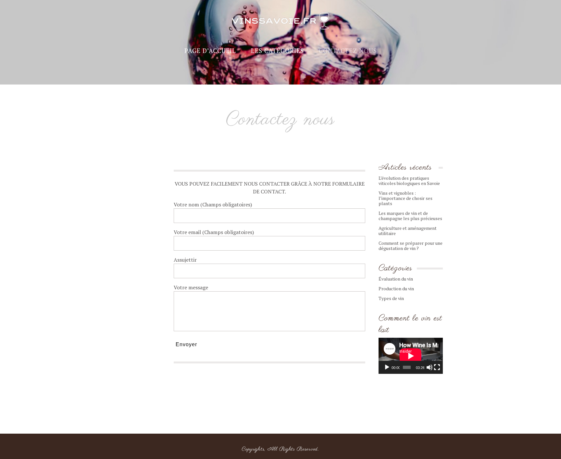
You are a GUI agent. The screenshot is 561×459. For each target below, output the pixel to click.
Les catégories (277, 50)
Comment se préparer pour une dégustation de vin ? (411, 245)
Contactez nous (348, 50)
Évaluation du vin (396, 279)
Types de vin (391, 298)
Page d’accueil (210, 50)
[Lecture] (387, 367)
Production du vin (396, 288)
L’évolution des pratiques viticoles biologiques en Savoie (409, 180)
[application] (411, 356)
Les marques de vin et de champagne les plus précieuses (410, 215)
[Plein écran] (437, 367)
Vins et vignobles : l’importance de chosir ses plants (405, 198)
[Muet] (429, 367)
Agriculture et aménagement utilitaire (408, 230)
